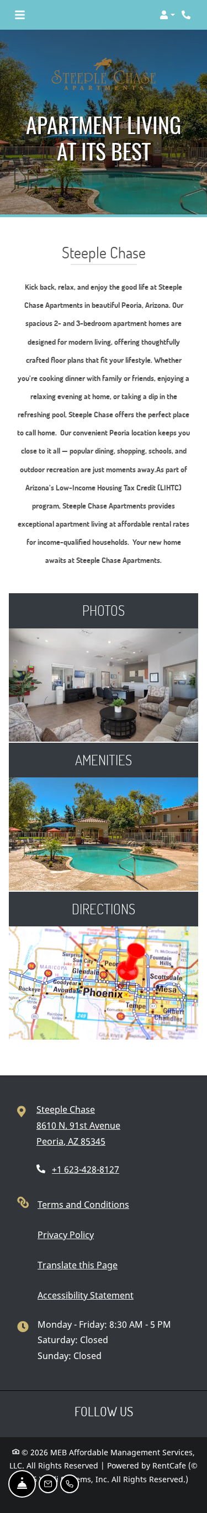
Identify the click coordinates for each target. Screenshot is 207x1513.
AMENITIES (103, 760)
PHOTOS (103, 610)
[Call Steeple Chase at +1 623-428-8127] (187, 14)
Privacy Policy (66, 1234)
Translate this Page (78, 1264)
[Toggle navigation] (20, 14)
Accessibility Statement (86, 1295)
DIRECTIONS (103, 909)
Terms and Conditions (83, 1204)
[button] (167, 14)
